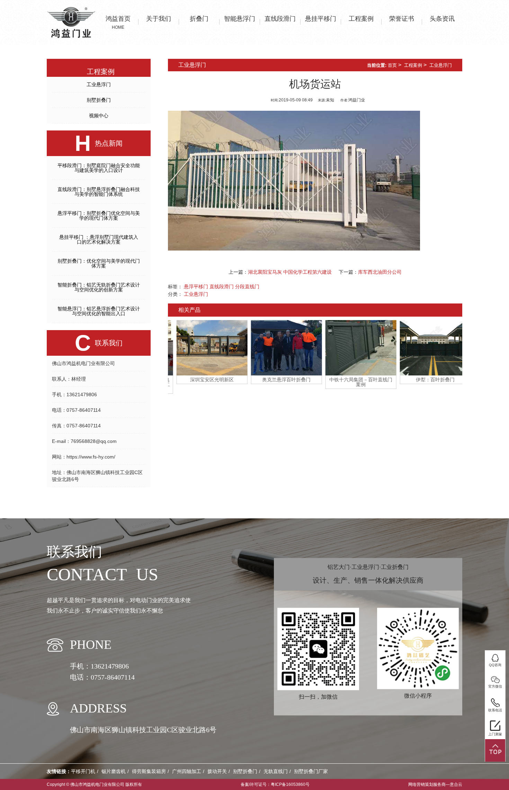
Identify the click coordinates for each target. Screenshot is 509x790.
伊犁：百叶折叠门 (427, 379)
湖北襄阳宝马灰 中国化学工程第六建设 (290, 272)
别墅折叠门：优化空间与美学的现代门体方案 (98, 263)
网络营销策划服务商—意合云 (435, 784)
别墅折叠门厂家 (311, 771)
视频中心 (98, 115)
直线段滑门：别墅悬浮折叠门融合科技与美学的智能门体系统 (98, 192)
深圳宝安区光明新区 (203, 379)
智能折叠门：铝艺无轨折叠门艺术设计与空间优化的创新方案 (98, 287)
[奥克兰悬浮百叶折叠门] (277, 347)
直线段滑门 (221, 286)
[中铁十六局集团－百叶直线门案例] (352, 347)
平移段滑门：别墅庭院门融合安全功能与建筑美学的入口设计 (98, 168)
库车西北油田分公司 (380, 272)
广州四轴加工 (186, 771)
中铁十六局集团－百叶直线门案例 (352, 382)
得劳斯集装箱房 (149, 771)
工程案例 (413, 65)
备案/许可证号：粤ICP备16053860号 (275, 784)
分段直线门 (247, 286)
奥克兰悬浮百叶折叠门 (278, 379)
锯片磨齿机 (113, 771)
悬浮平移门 (196, 286)
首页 (392, 65)
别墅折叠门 (99, 100)
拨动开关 (217, 771)
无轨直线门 (276, 771)
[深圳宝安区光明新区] (203, 347)
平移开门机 (83, 771)
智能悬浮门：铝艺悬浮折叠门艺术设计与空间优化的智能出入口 (98, 311)
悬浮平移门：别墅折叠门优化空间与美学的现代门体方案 (98, 215)
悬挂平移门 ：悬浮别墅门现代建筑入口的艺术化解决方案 (98, 239)
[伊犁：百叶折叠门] (426, 347)
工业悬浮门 (99, 84)
